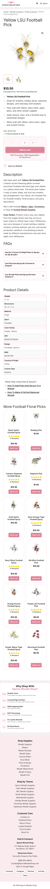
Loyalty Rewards (25, 826)
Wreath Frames (25, 772)
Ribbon (24, 206)
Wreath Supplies (16, 12)
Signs (30, 206)
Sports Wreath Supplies (25, 785)
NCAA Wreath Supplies (25, 794)
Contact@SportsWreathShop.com (25, 863)
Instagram (20, 871)
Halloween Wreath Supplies (25, 807)
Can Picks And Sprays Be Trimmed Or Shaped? (20, 264)
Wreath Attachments (25, 769)
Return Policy (25, 823)
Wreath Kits (25, 775)
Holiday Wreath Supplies (25, 800)
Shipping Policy (25, 820)
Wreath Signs (25, 753)
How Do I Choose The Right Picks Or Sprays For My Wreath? (22, 253)
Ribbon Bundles (25, 750)
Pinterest (31, 871)
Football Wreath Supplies (24, 210)
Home (5, 12)
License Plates (25, 756)
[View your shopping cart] (37, 3)
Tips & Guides (25, 829)
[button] (42, 33)
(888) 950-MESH (25, 860)
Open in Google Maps (25, 866)
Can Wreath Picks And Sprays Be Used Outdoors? (20, 276)
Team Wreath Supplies (25, 788)
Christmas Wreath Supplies (25, 804)
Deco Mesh (25, 760)
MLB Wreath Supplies (25, 797)
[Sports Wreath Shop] (11, 3)
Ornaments (39, 206)
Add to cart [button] (14, 448)
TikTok (25, 875)
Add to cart (25, 150)
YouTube (41, 871)
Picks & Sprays (31, 12)
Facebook (9, 871)
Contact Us (25, 817)
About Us (25, 832)
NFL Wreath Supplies (25, 791)
